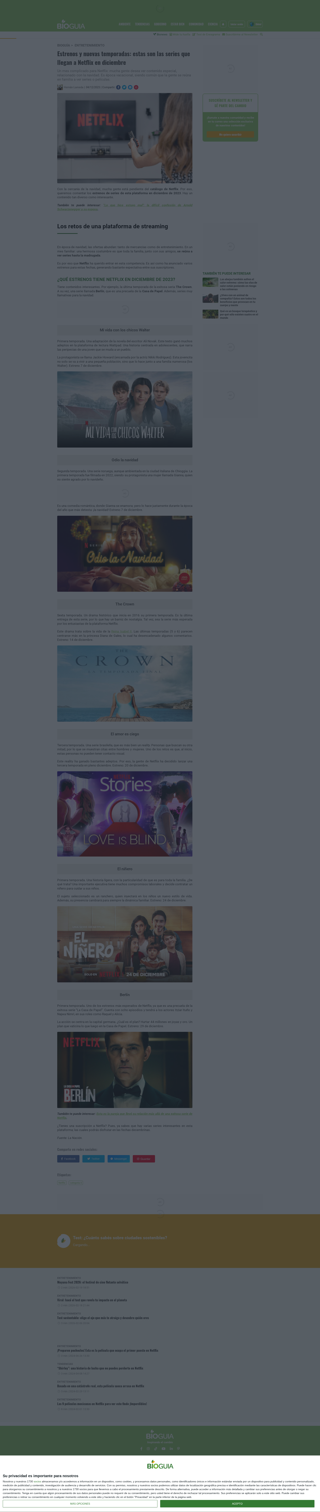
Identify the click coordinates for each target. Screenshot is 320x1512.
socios (37, 1481)
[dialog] (160, 1484)
